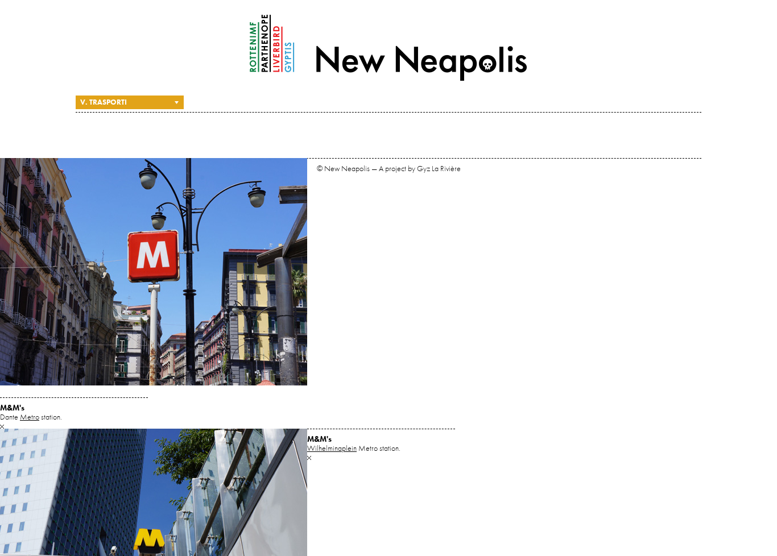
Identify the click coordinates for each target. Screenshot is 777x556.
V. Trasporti (103, 102)
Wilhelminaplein (332, 448)
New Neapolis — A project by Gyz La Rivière (388, 48)
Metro (29, 417)
